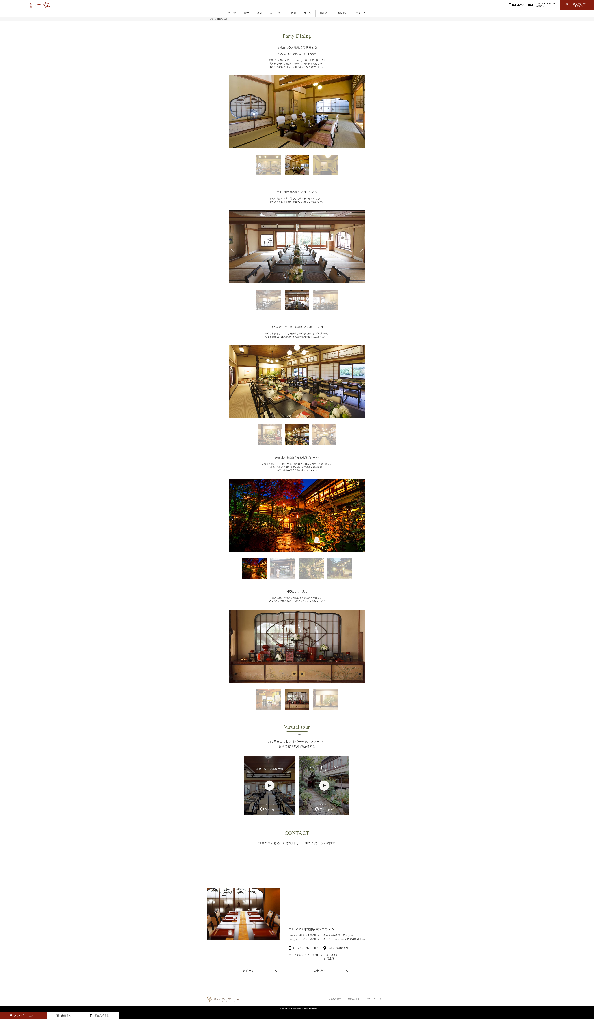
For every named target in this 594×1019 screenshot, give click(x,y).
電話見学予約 (101, 1015)
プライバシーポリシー (377, 999)
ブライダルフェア (24, 1015)
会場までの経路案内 (338, 948)
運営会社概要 (354, 999)
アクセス (361, 13)
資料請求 (320, 970)
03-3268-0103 (306, 948)
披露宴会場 (222, 19)
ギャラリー (276, 13)
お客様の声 (341, 13)
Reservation (578, 4)
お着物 (323, 13)
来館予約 (248, 970)
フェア (232, 13)
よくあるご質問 (334, 999)
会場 (259, 13)
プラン (307, 13)
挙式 (246, 13)
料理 (293, 13)
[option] (297, 111)
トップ (210, 19)
